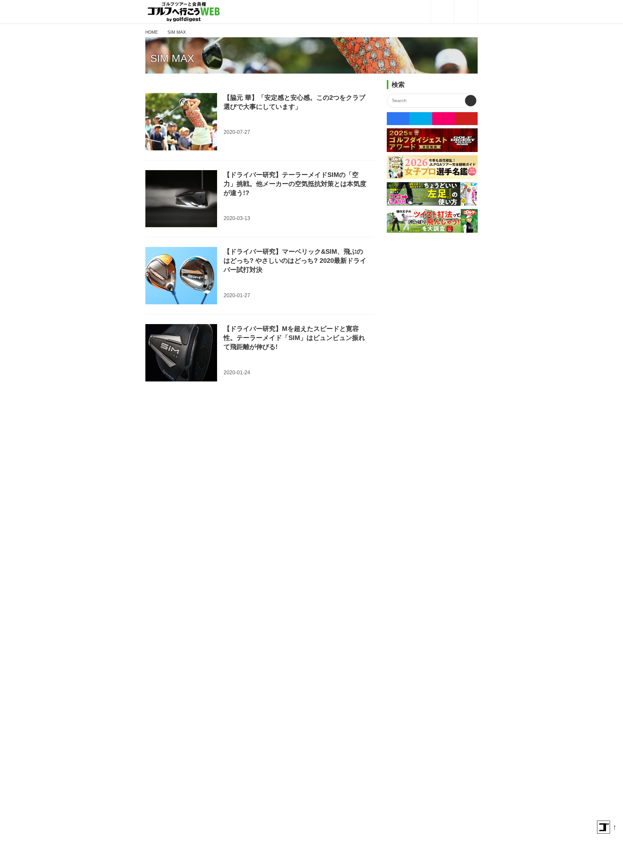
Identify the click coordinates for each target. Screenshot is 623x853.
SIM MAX (172, 58)
